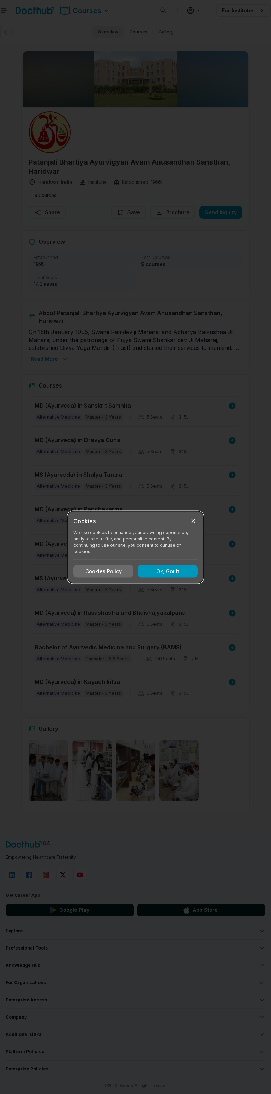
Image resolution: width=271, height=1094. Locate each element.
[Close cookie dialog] (193, 521)
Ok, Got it (167, 571)
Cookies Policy (103, 571)
